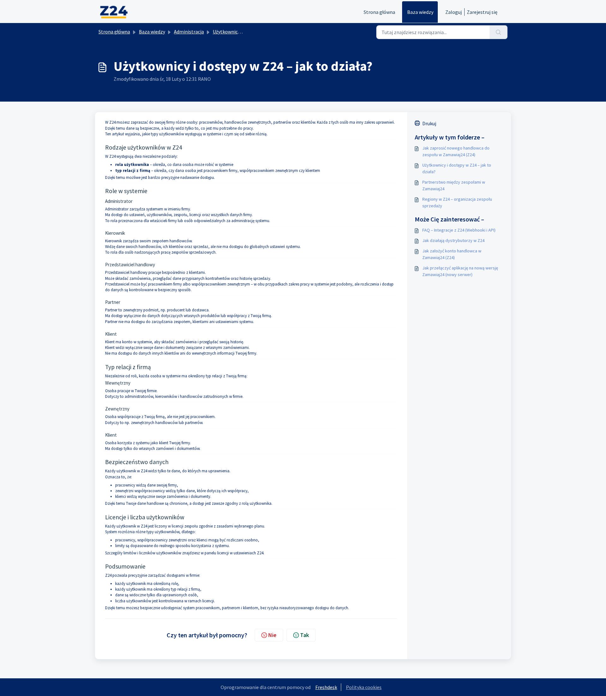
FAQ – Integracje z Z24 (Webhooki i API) (459, 230)
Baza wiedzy (420, 12)
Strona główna (379, 12)
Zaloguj (453, 12)
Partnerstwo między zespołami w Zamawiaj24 (453, 185)
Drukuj (429, 123)
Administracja (189, 31)
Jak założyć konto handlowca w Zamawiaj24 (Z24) (451, 254)
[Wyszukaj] (499, 32)
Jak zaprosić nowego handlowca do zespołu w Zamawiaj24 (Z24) (456, 151)
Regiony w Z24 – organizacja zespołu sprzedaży (457, 202)
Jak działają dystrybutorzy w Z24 (453, 240)
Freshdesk (326, 687)
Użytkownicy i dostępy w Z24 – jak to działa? (456, 168)
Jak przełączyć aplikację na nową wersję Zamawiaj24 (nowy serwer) (460, 271)
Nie (272, 635)
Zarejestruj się (482, 12)
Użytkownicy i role (232, 31)
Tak (304, 635)
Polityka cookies (364, 687)
